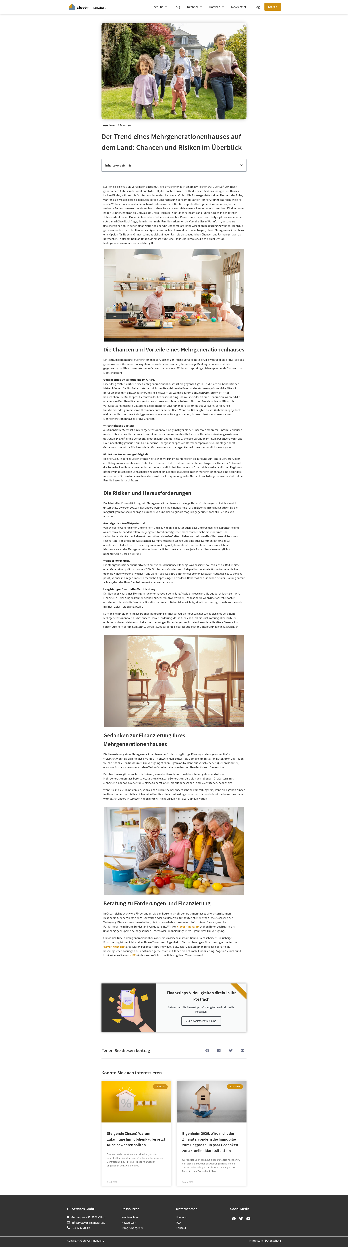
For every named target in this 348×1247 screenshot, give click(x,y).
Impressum (256, 1240)
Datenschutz (273, 1240)
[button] (241, 165)
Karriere (214, 7)
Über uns (157, 7)
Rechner (192, 7)
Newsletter (238, 7)
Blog (257, 7)
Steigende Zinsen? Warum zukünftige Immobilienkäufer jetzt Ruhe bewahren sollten (136, 1139)
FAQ (177, 7)
